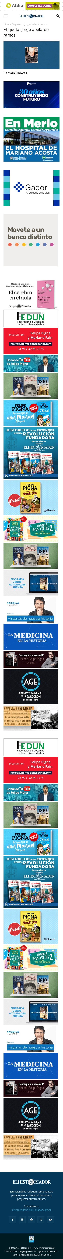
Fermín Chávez (15, 73)
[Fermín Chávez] (31, 55)
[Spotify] (31, 1219)
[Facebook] (12, 1219)
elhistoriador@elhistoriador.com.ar (31, 1209)
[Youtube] (50, 1219)
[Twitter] (40, 1219)
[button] (5, 16)
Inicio (6, 24)
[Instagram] (22, 1219)
